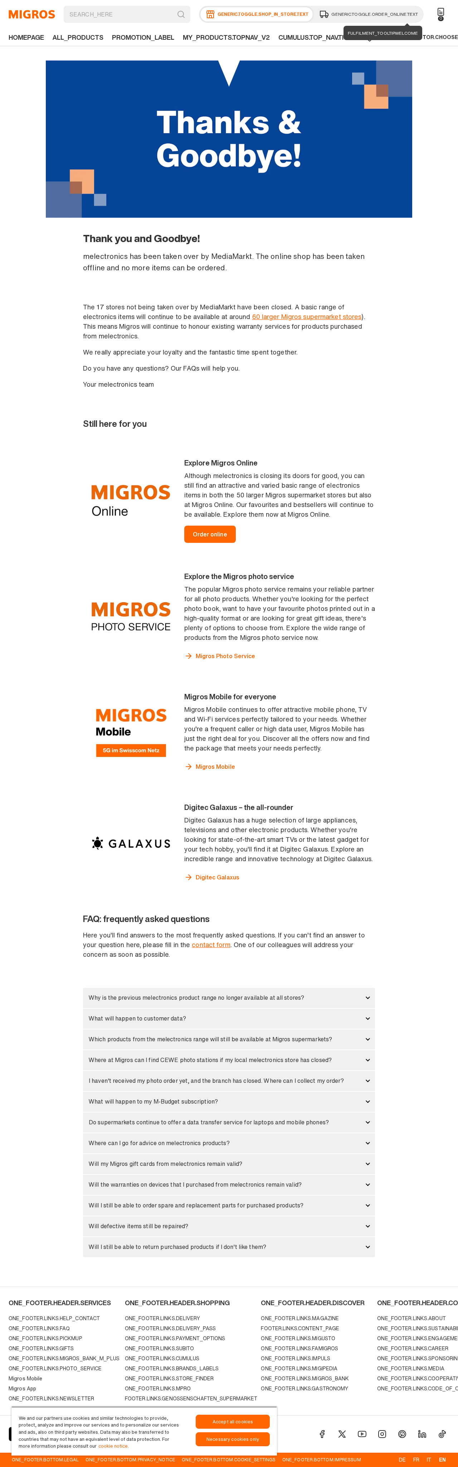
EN (442, 1459)
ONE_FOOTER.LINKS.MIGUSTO (298, 1338)
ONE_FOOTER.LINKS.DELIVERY (162, 1318)
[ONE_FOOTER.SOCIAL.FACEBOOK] (322, 1434)
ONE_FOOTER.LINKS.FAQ (39, 1328)
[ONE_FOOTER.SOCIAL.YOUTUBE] (362, 1434)
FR (416, 1459)
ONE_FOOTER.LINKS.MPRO (158, 1388)
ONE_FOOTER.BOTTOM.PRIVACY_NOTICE (130, 1459)
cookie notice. (113, 1446)
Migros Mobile (25, 1378)
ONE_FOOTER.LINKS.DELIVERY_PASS (170, 1328)
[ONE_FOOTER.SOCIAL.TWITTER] (342, 1434)
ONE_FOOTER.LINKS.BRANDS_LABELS (172, 1368)
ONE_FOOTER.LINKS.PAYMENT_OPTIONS (175, 1338)
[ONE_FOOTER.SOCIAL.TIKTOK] (442, 1434)
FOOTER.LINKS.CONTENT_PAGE (300, 1328)
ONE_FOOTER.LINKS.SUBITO (159, 1348)
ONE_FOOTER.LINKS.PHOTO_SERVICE (55, 1368)
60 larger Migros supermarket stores (307, 316)
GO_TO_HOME (32, 14)
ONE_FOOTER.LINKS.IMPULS (295, 1358)
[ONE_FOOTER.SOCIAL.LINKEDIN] (422, 1434)
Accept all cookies (233, 1421)
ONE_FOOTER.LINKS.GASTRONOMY (304, 1388)
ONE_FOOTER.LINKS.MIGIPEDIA (299, 1368)
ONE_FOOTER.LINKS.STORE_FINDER (169, 1378)
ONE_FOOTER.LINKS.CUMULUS (162, 1358)
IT (429, 1459)
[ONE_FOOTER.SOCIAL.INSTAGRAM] (382, 1434)
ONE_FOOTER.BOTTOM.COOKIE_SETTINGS (229, 1459)
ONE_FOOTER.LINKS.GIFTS (41, 1348)
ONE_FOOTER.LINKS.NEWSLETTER (51, 1398)
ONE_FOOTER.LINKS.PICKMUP (45, 1338)
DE (402, 1459)
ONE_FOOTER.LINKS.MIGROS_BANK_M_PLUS (64, 1358)
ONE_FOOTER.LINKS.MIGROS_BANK (305, 1378)
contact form (211, 944)
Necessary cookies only (232, 1439)
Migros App (22, 1388)
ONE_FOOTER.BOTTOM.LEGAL (45, 1459)
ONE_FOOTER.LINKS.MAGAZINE (300, 1318)
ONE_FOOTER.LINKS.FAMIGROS (299, 1348)
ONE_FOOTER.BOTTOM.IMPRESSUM (321, 1459)
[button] (229, 998)
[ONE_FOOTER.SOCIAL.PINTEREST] (402, 1434)
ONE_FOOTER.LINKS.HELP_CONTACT (54, 1318)
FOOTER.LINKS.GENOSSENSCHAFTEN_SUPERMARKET (191, 1398)
